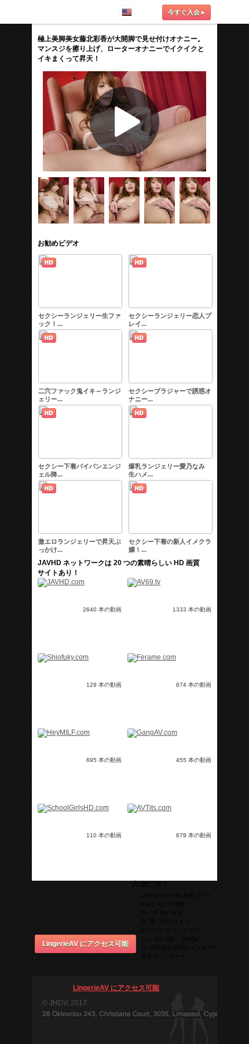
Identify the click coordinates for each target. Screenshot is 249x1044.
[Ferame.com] (151, 657)
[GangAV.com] (152, 732)
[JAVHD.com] (61, 582)
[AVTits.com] (149, 808)
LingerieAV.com (67, 11)
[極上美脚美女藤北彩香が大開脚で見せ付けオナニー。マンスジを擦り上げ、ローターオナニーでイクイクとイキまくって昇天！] (56, 226)
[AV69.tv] (143, 582)
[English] (127, 12)
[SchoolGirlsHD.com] (73, 808)
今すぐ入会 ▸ (186, 12)
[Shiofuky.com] (63, 657)
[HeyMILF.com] (64, 732)
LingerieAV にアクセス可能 (85, 944)
